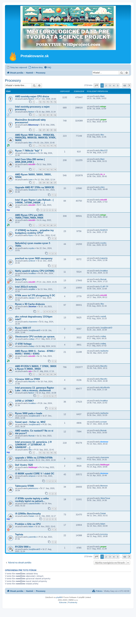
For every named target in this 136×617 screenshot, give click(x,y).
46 (55, 115)
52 (48, 374)
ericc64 (31, 164)
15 (55, 146)
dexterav (104, 442)
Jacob (31, 460)
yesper (103, 119)
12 (44, 146)
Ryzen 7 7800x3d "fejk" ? (28, 150)
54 (55, 374)
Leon (30, 179)
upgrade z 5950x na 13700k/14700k (34, 457)
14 (51, 146)
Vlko (30, 143)
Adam (30, 526)
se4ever (31, 261)
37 (55, 182)
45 (51, 115)
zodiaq (31, 339)
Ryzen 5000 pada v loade (28, 413)
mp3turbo (104, 351)
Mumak (103, 279)
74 (48, 102)
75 (51, 102)
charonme (32, 322)
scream (103, 422)
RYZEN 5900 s (22, 547)
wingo (103, 106)
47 (44, 130)
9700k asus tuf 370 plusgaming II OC (35, 295)
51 (44, 374)
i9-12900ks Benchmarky (28, 513)
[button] (96, 85)
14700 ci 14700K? (24, 401)
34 (44, 182)
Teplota (19, 534)
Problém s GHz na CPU (28, 524)
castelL (103, 316)
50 (55, 130)
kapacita (103, 258)
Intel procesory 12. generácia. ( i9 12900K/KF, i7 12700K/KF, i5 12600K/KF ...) (33, 445)
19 (48, 225)
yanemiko (32, 537)
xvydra (31, 248)
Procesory (13, 80)
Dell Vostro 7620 (24, 465)
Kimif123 (103, 230)
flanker (31, 99)
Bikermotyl (33, 125)
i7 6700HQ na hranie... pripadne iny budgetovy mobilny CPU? (34, 231)
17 (40, 225)
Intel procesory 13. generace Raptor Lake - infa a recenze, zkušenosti (34, 389)
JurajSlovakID (34, 330)
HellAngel (32, 467)
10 (40, 169)
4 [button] (113, 85)
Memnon (104, 486)
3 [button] (109, 85)
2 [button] (106, 85)
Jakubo (31, 298)
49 (51, 130)
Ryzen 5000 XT (23, 328)
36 (51, 182)
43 (44, 115)
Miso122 (103, 150)
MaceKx (103, 366)
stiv (30, 371)
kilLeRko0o (105, 387)
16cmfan (32, 306)
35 (48, 182)
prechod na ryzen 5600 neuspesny (33, 258)
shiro (102, 187)
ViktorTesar (105, 498)
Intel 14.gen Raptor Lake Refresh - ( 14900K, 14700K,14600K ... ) (34, 201)
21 (55, 225)
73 (44, 102)
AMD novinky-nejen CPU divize (32, 96)
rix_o (102, 174)
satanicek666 (34, 503)
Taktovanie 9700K (24, 486)
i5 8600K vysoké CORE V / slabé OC (34, 473)
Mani (102, 96)
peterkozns (33, 488)
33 (40, 182)
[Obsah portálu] (13, 56)
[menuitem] (17, 67)
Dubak (31, 516)
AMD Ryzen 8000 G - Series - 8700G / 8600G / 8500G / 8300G (35, 352)
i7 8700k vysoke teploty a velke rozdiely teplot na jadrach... (32, 499)
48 (48, 130)
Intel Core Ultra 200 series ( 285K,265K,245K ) (30, 160)
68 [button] (124, 85)
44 (48, 115)
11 (40, 146)
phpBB (59, 597)
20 (51, 225)
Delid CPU (20, 279)
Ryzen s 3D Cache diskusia (30, 304)
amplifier (31, 289)
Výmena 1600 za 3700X (27, 379)
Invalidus (32, 273)
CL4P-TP (104, 286)
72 (40, 102)
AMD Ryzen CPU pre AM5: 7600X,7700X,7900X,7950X (29, 216)
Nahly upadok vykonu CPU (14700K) (34, 271)
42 (40, 115)
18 (44, 225)
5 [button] (117, 85)
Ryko (30, 235)
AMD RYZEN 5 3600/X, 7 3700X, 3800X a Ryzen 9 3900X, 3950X (35, 367)
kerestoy (104, 534)
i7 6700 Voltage (23, 343)
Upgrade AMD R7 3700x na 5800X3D (34, 187)
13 (48, 146)
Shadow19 (32, 190)
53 (51, 374)
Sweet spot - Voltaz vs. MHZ (30, 422)
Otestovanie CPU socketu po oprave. (35, 336)
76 (55, 102)
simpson (32, 153)
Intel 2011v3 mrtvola (26, 286)
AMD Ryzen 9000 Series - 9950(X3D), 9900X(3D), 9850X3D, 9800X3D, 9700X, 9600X (35, 138)
